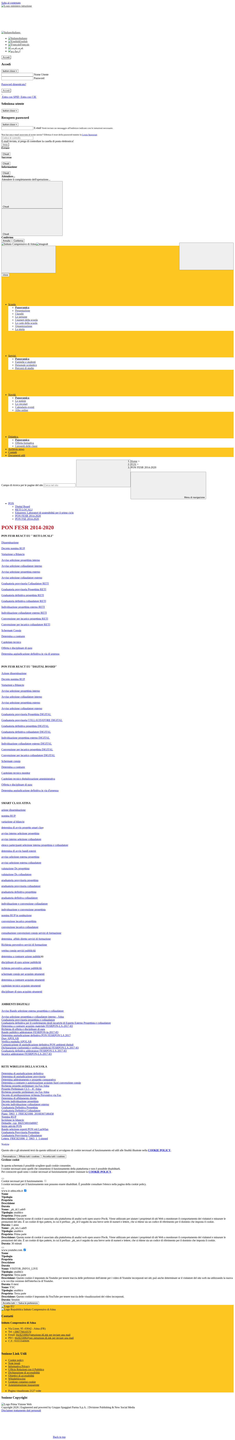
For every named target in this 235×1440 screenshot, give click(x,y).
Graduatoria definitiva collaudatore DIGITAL (26, 731)
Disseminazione (10, 542)
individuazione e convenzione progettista (23, 909)
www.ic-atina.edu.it (12, 1190)
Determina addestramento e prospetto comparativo (28, 1079)
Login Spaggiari (89, 134)
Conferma (18, 241)
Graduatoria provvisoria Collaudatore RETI (25, 583)
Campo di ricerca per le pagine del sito (22, 485)
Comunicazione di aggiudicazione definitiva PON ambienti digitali (37, 1044)
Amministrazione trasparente (23, 1384)
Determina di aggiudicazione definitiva (22, 1073)
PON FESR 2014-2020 (28, 515)
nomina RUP (8, 815)
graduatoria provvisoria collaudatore (20, 886)
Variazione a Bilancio (13, 554)
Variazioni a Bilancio (12, 685)
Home (134, 461)
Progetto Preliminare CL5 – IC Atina (21, 1088)
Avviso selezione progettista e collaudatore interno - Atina (32, 1016)
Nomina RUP (8, 1116)
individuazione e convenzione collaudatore (24, 903)
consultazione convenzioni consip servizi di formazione (31, 933)
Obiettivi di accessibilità (21, 1375)
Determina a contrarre (13, 636)
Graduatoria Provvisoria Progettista (20, 1132)
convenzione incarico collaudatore (19, 927)
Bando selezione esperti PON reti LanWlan (24, 1129)
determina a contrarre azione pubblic (21, 956)
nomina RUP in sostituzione (16, 915)
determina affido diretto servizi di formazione (26, 938)
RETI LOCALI (23, 509)
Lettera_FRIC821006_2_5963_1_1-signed (24, 1138)
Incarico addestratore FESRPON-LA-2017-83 (26, 1053)
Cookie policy (16, 1360)
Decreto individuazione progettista (20, 1101)
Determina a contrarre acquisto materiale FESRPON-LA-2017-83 (37, 1026)
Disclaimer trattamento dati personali (21, 1410)
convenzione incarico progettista (18, 921)
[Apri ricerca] (206, 256)
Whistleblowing (16, 1378)
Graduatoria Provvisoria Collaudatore (21, 1135)
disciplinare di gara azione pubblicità (21, 962)
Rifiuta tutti (29, 1156)
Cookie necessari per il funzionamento (22, 1181)
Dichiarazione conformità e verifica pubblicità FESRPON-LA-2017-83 (40, 1047)
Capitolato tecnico (11, 642)
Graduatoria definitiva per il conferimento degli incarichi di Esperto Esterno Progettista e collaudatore (56, 1022)
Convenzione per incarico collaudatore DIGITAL (28, 755)
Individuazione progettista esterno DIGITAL (25, 737)
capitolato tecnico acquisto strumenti (21, 985)
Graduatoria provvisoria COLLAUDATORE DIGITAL (31, 720)
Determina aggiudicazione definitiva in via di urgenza (30, 653)
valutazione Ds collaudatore (16, 874)
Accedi (6, 57)
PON (133, 464)
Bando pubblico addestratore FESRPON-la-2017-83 (29, 1032)
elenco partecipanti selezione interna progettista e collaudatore (34, 845)
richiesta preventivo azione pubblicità (21, 968)
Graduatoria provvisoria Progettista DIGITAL (26, 714)
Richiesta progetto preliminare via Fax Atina (25, 1085)
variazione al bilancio (12, 821)
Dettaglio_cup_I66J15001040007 (19, 1123)
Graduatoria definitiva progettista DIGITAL (25, 726)
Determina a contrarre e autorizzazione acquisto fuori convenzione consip (41, 1082)
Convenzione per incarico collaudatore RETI (25, 624)
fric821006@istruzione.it (43, 1334)
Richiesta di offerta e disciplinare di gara (23, 1029)
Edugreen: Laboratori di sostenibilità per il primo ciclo (44, 512)
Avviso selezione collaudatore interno (21, 565)
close (5, 275)
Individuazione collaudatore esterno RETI (24, 612)
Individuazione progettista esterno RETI (23, 606)
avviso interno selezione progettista (20, 833)
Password (39, 78)
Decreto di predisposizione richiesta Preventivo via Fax (31, 1095)
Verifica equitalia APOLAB (16, 1041)
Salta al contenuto (11, 2)
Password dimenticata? (13, 84)
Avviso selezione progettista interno (20, 560)
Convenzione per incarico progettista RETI (24, 618)
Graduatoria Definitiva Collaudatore (20, 1110)
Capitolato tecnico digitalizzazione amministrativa (28, 778)
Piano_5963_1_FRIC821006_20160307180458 (27, 1113)
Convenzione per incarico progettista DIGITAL (27, 749)
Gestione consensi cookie (22, 1381)
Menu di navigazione (194, 497)
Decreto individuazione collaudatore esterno (25, 1104)
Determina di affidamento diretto (19, 1098)
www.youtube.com (12, 1250)
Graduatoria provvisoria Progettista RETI (23, 589)
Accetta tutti (54, 1156)
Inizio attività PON (11, 1126)
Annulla (6, 241)
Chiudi (6, 154)
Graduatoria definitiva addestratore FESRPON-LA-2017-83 (34, 1050)
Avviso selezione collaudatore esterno (21, 577)
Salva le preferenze (28, 1303)
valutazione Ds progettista (15, 868)
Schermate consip (10, 761)
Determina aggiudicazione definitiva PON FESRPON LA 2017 (36, 1035)
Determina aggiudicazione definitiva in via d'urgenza (29, 790)
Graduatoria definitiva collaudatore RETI (23, 601)
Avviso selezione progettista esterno (20, 571)
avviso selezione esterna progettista (20, 856)
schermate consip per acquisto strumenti (22, 974)
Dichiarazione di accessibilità (24, 1372)
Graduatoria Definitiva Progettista (19, 1107)
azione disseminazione (13, 809)
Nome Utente (41, 74)
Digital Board (22, 506)
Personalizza (9, 1156)
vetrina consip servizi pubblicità (18, 950)
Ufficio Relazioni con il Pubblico (26, 1369)
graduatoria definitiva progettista (18, 892)
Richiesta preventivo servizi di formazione (24, 944)
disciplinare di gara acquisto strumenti (21, 991)
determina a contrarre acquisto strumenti (23, 979)
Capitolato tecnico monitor (15, 772)
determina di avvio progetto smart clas (21, 827)
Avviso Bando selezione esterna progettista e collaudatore (32, 1010)
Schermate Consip (11, 630)
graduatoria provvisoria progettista (19, 880)
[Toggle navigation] (28, 259)
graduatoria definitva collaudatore (19, 897)
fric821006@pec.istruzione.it (44, 1337)
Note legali (14, 1363)
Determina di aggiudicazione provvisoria (23, 1076)
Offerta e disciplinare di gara (16, 648)
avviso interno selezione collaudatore (21, 839)
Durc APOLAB (10, 1038)
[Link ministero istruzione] (16, 5)
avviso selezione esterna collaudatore (21, 862)
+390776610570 (22, 1331)
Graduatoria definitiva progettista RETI (22, 595)
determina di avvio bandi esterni (18, 850)
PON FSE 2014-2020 (27, 518)
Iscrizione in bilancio (12, 1119)
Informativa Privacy (19, 1366)
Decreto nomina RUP (13, 548)
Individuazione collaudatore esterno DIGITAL (26, 743)
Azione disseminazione (13, 673)
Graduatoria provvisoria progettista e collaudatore (28, 1019)
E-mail (37, 127)
